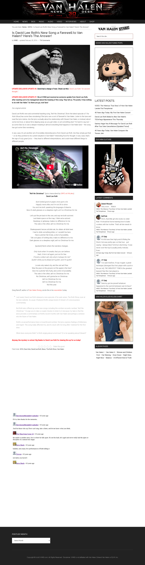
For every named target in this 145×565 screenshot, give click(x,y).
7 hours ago (110, 211)
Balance (109, 358)
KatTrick (104, 216)
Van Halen (60, 349)
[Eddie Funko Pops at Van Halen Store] (114, 96)
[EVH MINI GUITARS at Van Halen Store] (114, 192)
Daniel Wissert (106, 204)
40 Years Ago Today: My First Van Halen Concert (112, 113)
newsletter (58, 290)
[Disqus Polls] (52, 382)
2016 (21, 349)
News (44, 349)
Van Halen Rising (35, 290)
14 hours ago (111, 276)
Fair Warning (106, 355)
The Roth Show (51, 349)
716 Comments (45, 40)
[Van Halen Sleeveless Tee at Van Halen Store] (114, 341)
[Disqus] (52, 438)
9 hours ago (110, 232)
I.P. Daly (104, 237)
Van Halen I (100, 352)
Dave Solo (27, 349)
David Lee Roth (36, 349)
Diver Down (117, 355)
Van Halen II (110, 352)
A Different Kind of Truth (123, 358)
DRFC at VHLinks (67, 193)
